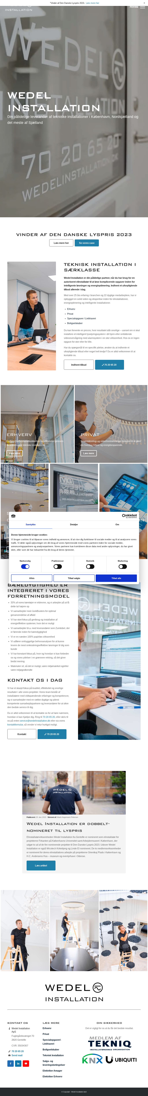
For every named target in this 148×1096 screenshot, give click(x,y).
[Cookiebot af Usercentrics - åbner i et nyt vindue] (124, 516)
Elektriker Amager (52, 1070)
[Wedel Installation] (18, 6)
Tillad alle (116, 578)
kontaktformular (15, 724)
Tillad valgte (74, 578)
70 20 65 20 (49, 717)
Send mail (17, 1055)
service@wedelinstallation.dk (35, 721)
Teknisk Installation (53, 1055)
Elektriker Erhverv (52, 1076)
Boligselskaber (75, 323)
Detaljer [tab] (74, 524)
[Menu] (141, 6)
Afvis (31, 578)
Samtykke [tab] (31, 524)
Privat (70, 314)
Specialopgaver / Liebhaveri (81, 318)
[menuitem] (141, 6)
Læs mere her (92, 3)
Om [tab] (117, 524)
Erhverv (71, 309)
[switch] (58, 566)
